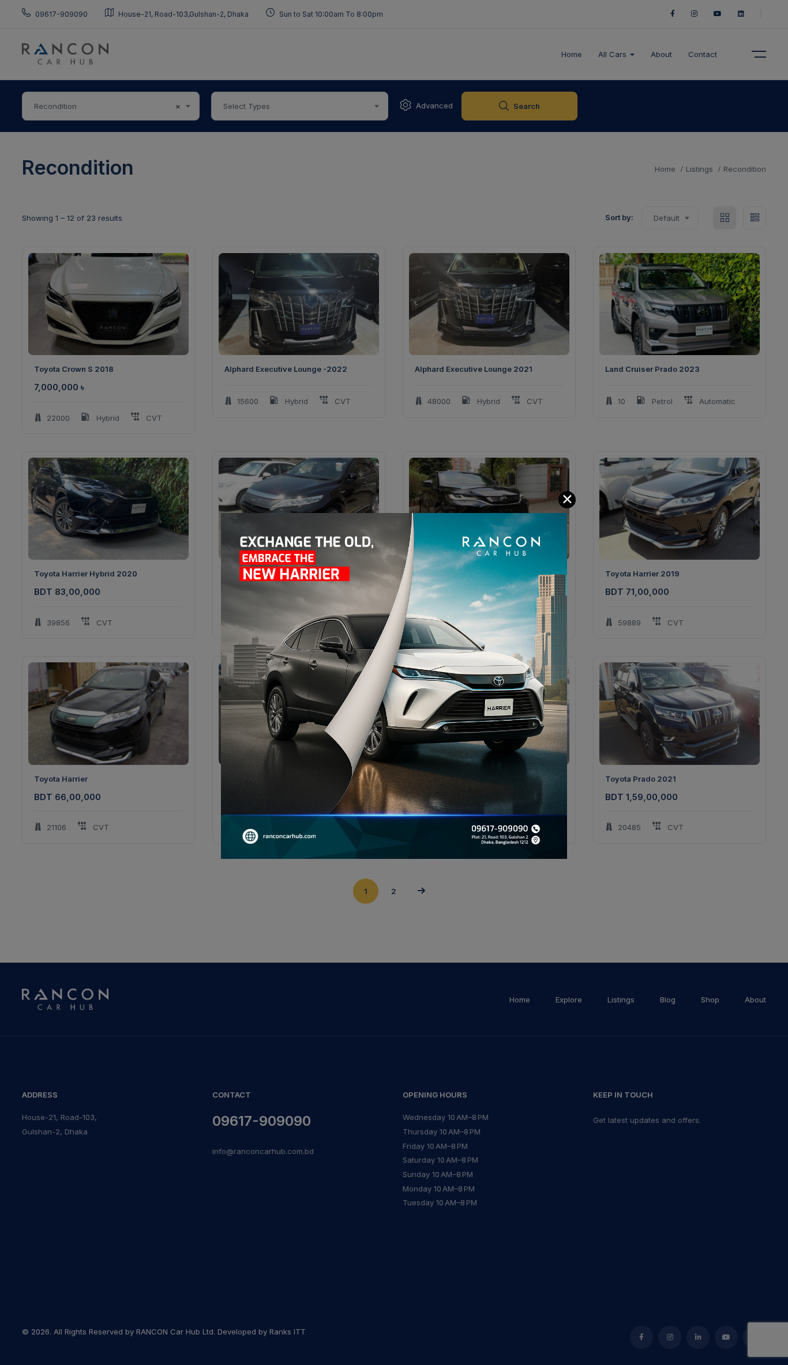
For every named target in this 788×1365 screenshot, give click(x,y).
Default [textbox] (667, 218)
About (661, 54)
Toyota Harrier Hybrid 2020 (85, 573)
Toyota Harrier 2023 (453, 573)
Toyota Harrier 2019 (261, 573)
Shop (710, 999)
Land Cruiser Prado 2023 (652, 369)
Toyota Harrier (61, 778)
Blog (668, 999)
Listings (699, 169)
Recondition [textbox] (107, 106)
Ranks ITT (287, 1331)
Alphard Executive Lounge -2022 (285, 369)
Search (526, 106)
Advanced (434, 105)
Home (571, 54)
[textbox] (300, 106)
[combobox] (111, 106)
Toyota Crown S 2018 (74, 369)
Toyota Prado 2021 (259, 778)
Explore (569, 999)
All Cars (613, 54)
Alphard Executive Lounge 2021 (473, 369)
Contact (702, 54)
